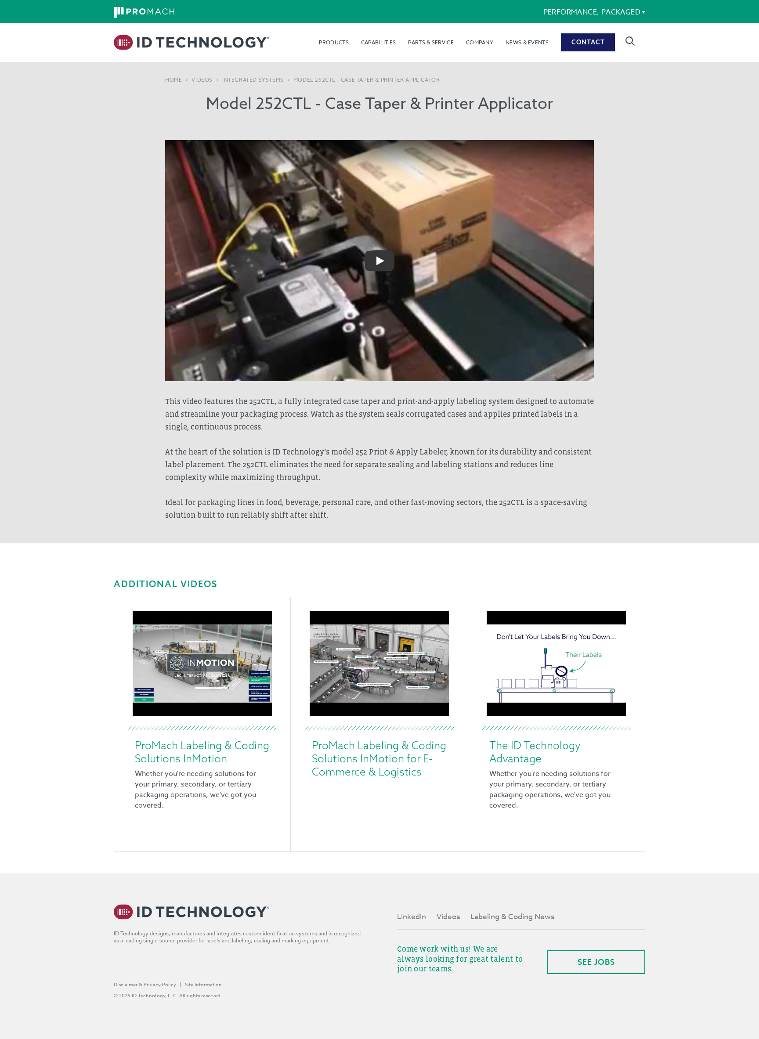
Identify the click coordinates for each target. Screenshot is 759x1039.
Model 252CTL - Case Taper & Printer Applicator (366, 79)
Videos (202, 79)
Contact (588, 42)
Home (173, 79)
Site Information (203, 984)
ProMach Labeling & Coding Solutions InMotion (202, 752)
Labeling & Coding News (512, 916)
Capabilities (378, 42)
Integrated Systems (253, 79)
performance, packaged (591, 12)
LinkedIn (411, 916)
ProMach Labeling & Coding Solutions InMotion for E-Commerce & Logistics (379, 758)
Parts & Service (431, 42)
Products (333, 42)
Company (479, 42)
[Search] (630, 41)
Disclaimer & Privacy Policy (145, 984)
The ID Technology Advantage (535, 752)
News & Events (527, 42)
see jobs (596, 962)
